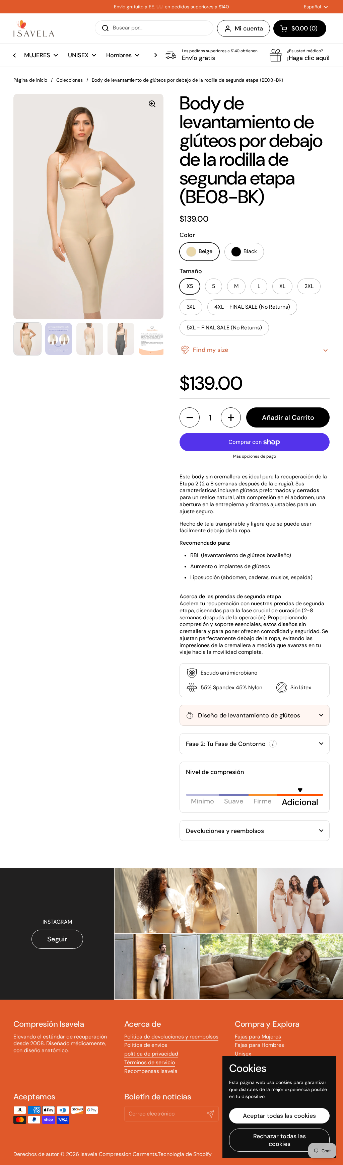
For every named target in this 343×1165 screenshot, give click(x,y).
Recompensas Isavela (151, 1071)
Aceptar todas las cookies (279, 1116)
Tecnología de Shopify (185, 1154)
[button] (299, 28)
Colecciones (69, 80)
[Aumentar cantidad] (231, 417)
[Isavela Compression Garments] (33, 28)
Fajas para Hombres (259, 1044)
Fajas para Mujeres (258, 1036)
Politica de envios (145, 1044)
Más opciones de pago (254, 456)
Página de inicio (30, 80)
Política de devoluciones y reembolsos (171, 1036)
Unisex (243, 1053)
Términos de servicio (149, 1062)
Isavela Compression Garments (118, 1154)
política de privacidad (151, 1053)
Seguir (57, 939)
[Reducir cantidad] (190, 417)
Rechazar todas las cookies (279, 1140)
